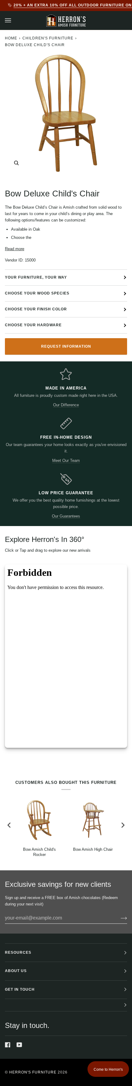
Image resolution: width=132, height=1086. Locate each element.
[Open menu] (14, 20)
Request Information (66, 346)
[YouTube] (19, 1045)
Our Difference (66, 405)
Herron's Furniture (32, 1072)
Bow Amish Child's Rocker (39, 852)
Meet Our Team (66, 460)
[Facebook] (7, 1045)
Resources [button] (18, 952)
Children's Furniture (47, 38)
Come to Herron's (108, 1069)
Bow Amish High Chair (93, 849)
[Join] (119, 918)
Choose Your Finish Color (36, 309)
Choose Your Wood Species (37, 293)
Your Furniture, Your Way (36, 277)
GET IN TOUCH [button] (20, 989)
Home (11, 38)
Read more (14, 249)
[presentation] (9, 825)
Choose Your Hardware (33, 325)
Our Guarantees (66, 516)
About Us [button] (16, 971)
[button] (66, 1005)
